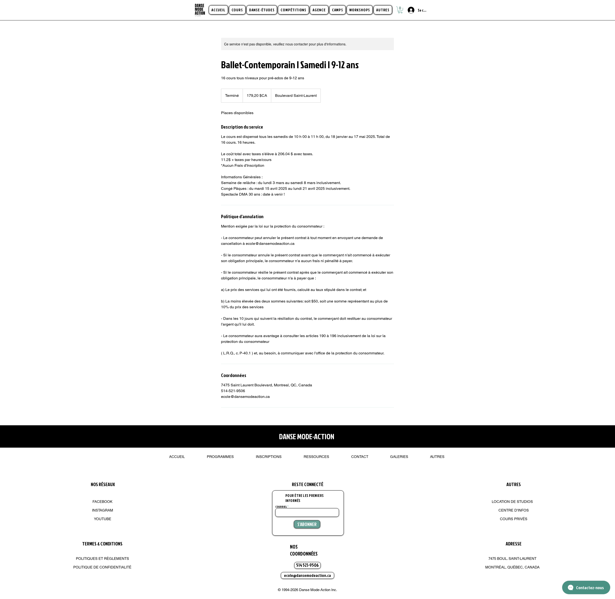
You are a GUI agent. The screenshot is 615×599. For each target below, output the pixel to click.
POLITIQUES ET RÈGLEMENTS (102, 558)
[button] (237, 9)
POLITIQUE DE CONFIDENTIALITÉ (102, 567)
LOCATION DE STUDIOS (512, 502)
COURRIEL (281, 506)
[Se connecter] (408, 10)
